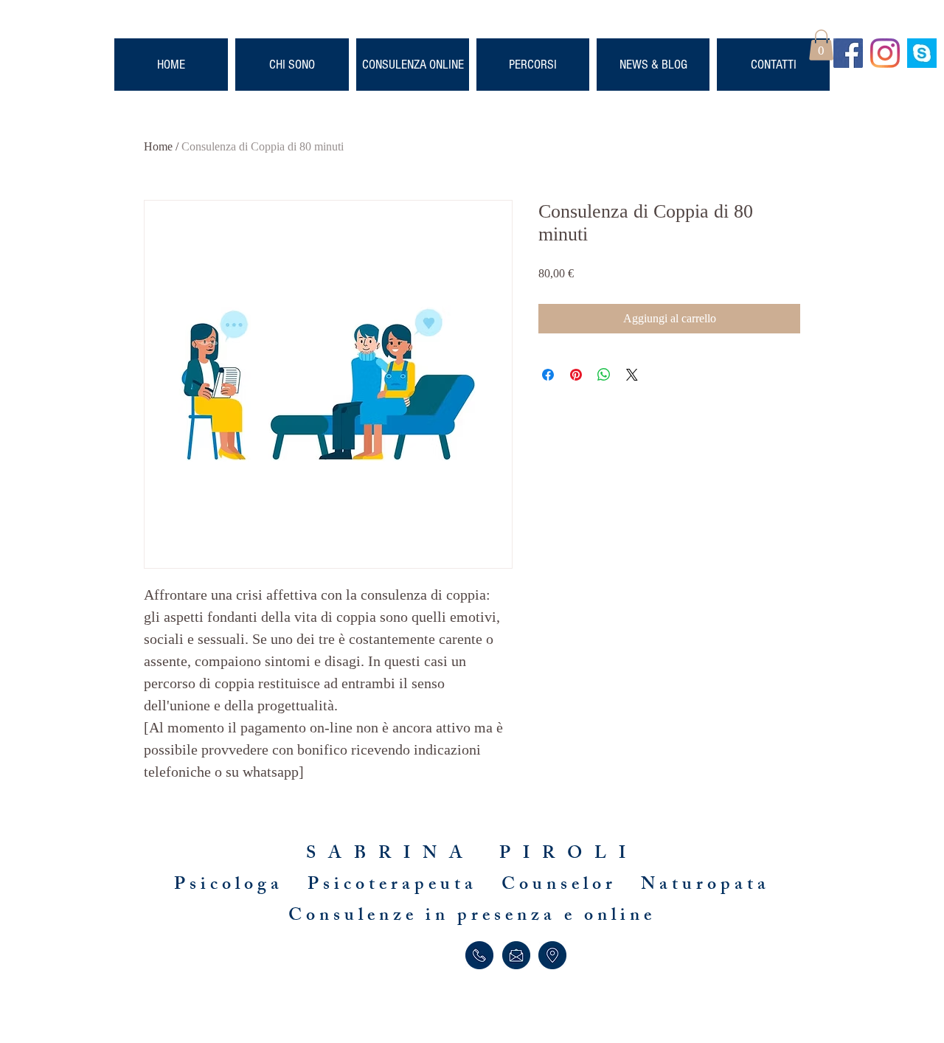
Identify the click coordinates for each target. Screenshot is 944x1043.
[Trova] (552, 955)
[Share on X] (632, 375)
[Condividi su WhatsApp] (604, 375)
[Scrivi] (516, 955)
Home (158, 146)
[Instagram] (885, 53)
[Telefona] (479, 955)
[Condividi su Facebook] (548, 375)
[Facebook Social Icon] (848, 53)
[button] (821, 45)
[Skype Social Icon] (922, 53)
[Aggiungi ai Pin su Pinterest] (576, 375)
